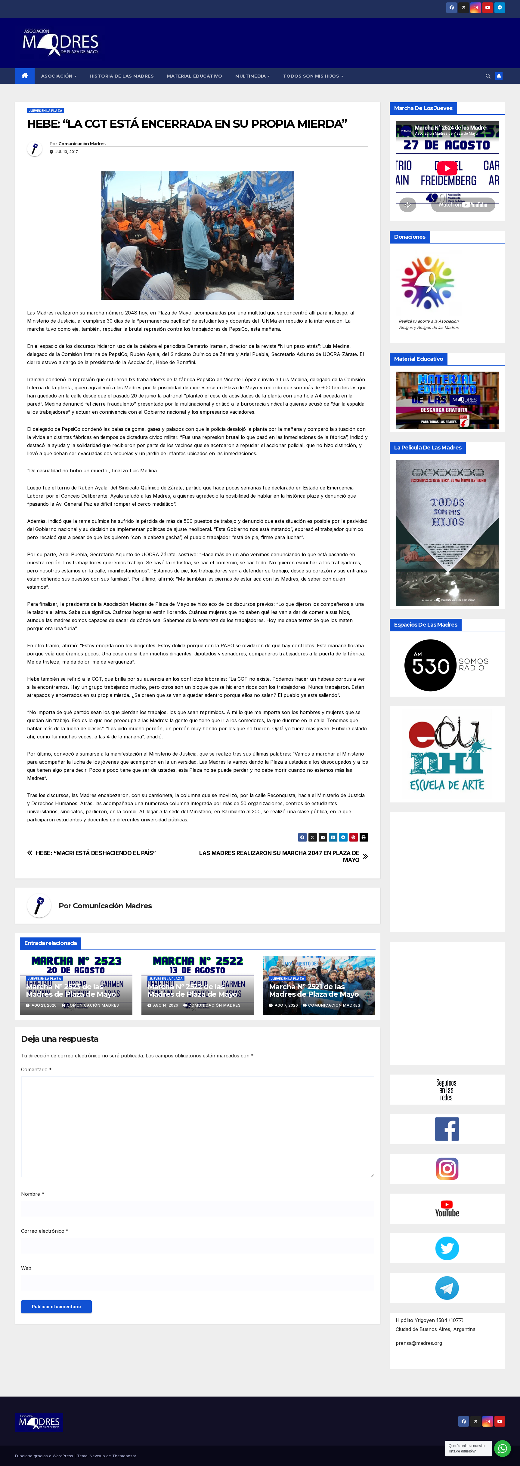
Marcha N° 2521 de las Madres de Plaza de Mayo (314, 990)
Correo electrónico (45, 1231)
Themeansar (124, 1455)
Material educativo (194, 76)
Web (26, 1268)
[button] (488, 76)
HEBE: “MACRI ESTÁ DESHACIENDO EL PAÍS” (96, 853)
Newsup (97, 1455)
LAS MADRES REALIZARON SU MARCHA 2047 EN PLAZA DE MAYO (279, 856)
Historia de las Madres (122, 76)
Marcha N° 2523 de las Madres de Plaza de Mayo (71, 990)
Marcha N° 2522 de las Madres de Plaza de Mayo (192, 990)
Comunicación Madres (82, 143)
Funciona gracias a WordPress (44, 1455)
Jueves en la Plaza (45, 110)
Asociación (57, 76)
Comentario (36, 1069)
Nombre (32, 1194)
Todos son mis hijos (312, 76)
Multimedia (251, 76)
